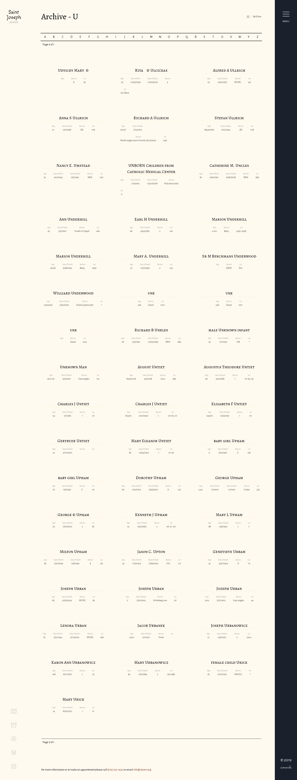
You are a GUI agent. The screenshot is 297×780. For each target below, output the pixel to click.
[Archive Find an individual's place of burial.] (14, 725)
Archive (257, 16)
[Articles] (14, 752)
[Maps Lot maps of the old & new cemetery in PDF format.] (14, 711)
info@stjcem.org (142, 769)
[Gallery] (14, 766)
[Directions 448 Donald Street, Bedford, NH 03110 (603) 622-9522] (14, 739)
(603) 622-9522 (115, 769)
